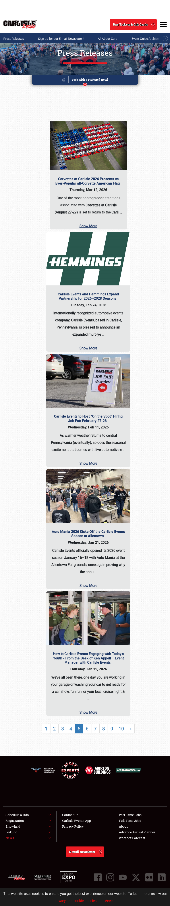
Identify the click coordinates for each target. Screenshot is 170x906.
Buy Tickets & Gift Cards (130, 24)
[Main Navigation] (163, 24)
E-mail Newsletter (82, 852)
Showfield (13, 826)
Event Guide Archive (145, 38)
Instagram (110, 877)
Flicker (149, 877)
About (123, 826)
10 (121, 728)
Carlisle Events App (76, 820)
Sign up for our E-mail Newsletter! (61, 38)
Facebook (98, 877)
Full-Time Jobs (130, 820)
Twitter (136, 877)
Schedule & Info (17, 815)
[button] (85, 81)
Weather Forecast (132, 838)
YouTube (123, 877)
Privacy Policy (73, 826)
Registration (15, 820)
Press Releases (13, 38)
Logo (20, 24)
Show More (88, 225)
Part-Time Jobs (130, 815)
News (10, 838)
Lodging (11, 832)
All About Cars (107, 38)
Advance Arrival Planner (137, 832)
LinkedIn (162, 877)
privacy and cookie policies (75, 900)
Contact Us (70, 815)
